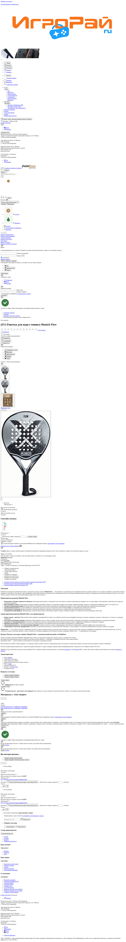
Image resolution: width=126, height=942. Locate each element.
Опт (9, 91)
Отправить (4, 295)
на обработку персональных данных (33, 816)
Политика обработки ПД (11, 881)
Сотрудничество (12, 95)
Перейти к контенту (6, 1)
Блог (5, 854)
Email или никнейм (22, 253)
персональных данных (24, 293)
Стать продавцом (9, 112)
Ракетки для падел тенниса (12, 316)
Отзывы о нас (8, 886)
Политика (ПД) (12, 98)
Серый (9, 663)
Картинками (11, 204)
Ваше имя (20, 290)
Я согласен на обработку (17, 293)
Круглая (15, 667)
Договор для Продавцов (11, 892)
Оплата (6, 111)
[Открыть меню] (2, 168)
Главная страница (9, 312)
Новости (6, 852)
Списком (3, 204)
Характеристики (5, 408)
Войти (9, 198)
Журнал (6, 851)
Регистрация (4, 273)
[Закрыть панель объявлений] (1, 59)
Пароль (19, 256)
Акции (6, 114)
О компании (11, 97)
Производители (8, 884)
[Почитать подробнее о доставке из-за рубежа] (2, 556)
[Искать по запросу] (2, 176)
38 (13, 668)
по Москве (67, 649)
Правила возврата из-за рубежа (13, 890)
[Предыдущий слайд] (2, 698)
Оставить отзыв (5, 686)
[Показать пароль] (23, 255)
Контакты (10, 92)
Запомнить (6, 257)
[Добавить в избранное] (3, 786)
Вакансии (10, 100)
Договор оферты (9, 883)
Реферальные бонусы (10, 115)
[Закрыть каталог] (1, 310)
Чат (2, 124)
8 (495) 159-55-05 (6, 123)
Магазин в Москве (9, 109)
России (77, 649)
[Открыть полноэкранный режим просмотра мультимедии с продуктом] (26, 454)
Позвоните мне (5, 132)
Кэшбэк (6, 839)
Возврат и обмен (9, 865)
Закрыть (3, 713)
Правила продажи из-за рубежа (13, 889)
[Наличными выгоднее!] (2, 509)
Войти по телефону (11, 261)
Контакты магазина (10, 880)
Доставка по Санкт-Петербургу (17, 108)
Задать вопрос (5, 680)
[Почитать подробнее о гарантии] (2, 543)
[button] (63, 562)
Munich (10, 657)
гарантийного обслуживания (55, 543)
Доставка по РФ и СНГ (14, 106)
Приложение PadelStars (11, 870)
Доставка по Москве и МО (15, 105)
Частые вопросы (9, 868)
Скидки (6, 838)
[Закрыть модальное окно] (2, 246)
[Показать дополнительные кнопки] (1, 810)
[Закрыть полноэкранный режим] (2, 364)
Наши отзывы (12, 94)
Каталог (6, 314)
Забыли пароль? (5, 259)
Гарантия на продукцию (11, 864)
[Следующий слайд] (5, 698)
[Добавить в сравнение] (7, 786)
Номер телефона (21, 292)
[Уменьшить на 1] (39, 782)
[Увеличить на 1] (63, 782)
